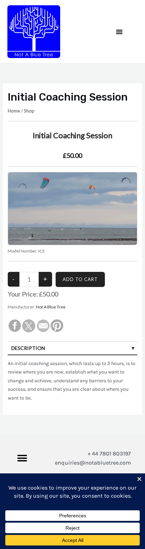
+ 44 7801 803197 (109, 453)
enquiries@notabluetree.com (93, 462)
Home (14, 111)
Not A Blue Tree (50, 306)
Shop (29, 111)
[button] (119, 31)
